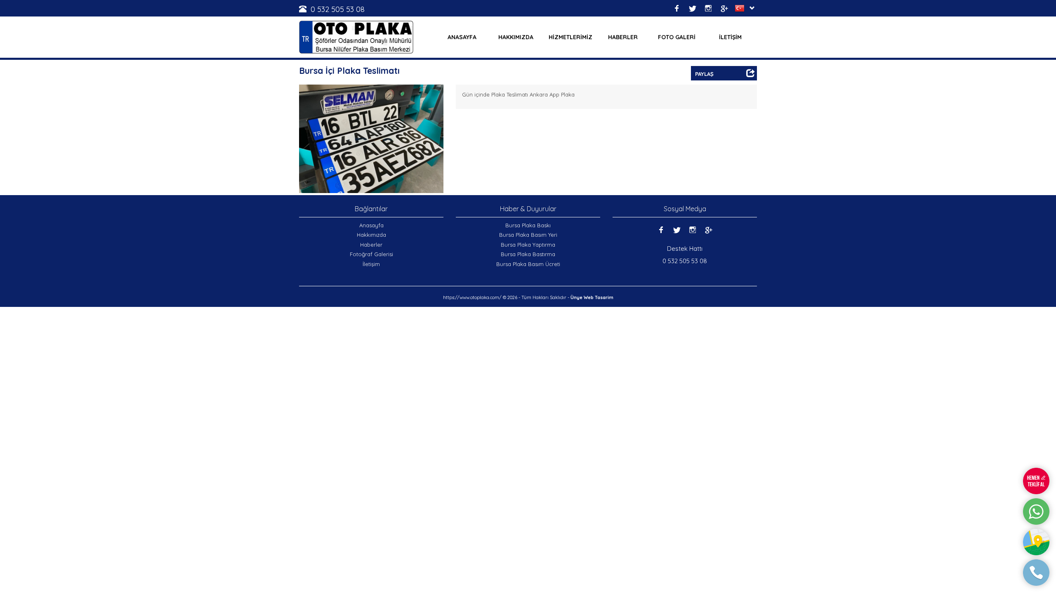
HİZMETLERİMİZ (570, 37)
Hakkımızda (371, 234)
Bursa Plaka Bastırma (528, 254)
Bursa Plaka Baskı (528, 225)
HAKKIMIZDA (515, 37)
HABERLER (623, 37)
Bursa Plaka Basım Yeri (528, 234)
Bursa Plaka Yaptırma (528, 244)
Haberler (371, 244)
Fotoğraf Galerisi (371, 254)
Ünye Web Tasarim (591, 297)
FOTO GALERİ (676, 37)
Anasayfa (371, 225)
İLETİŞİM (730, 37)
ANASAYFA (462, 37)
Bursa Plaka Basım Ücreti (528, 264)
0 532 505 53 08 (338, 9)
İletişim (371, 264)
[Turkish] (741, 8)
